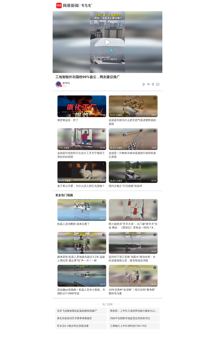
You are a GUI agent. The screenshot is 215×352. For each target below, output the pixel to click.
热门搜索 (107, 304)
